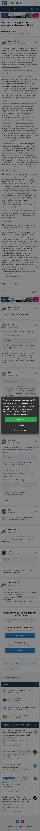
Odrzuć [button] (21, 425)
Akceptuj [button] (20, 419)
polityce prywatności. (20, 414)
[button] (20, 430)
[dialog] (20, 415)
